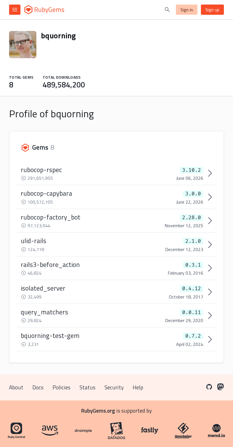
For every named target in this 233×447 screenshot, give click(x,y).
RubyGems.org (98, 410)
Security (114, 387)
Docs (37, 387)
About (16, 387)
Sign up (212, 9)
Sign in (186, 9)
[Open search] (167, 10)
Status (87, 387)
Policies (61, 387)
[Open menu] (14, 10)
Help (138, 387)
